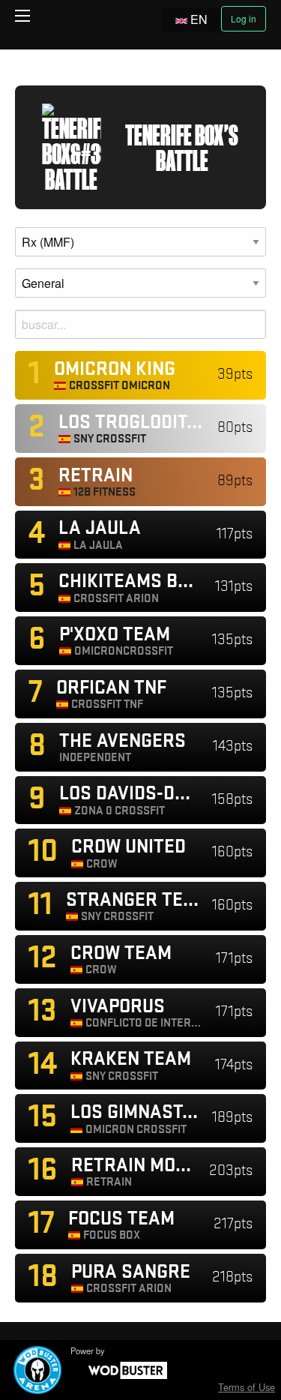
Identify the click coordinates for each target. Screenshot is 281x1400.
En (199, 19)
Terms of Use (246, 1387)
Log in (243, 18)
